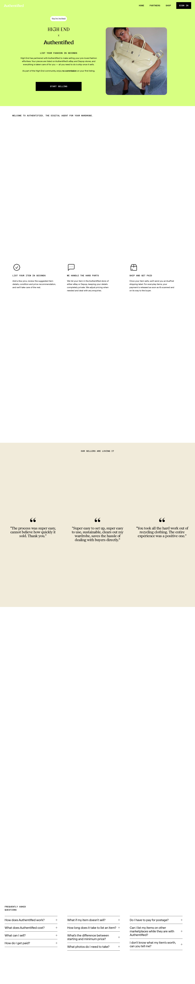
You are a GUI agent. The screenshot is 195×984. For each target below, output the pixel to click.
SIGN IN (183, 5)
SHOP (168, 5)
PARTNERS (155, 5)
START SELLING (58, 86)
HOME (141, 5)
